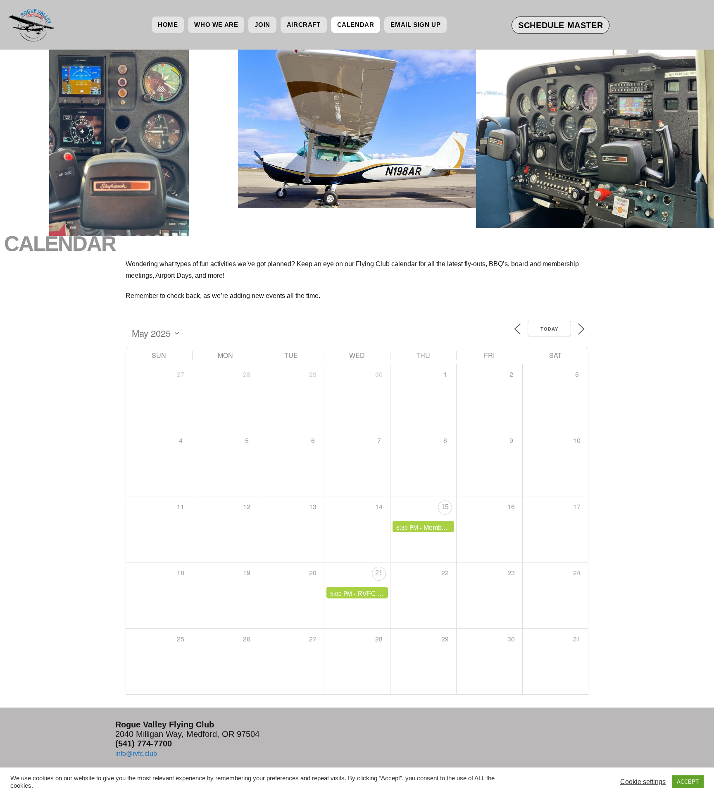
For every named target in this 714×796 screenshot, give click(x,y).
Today (549, 329)
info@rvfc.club (136, 753)
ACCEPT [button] (688, 782)
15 (445, 506)
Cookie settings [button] (643, 781)
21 (379, 573)
